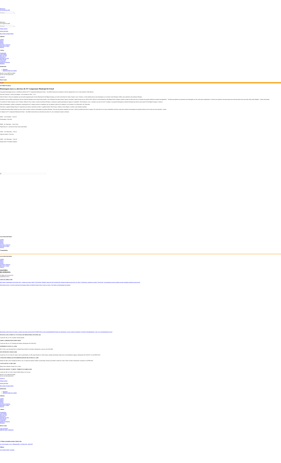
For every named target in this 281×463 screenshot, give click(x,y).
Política (1, 42)
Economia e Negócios (5, 44)
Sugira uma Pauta (4, 31)
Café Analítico (3, 54)
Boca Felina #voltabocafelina (6, 33)
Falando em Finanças (5, 62)
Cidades (2, 39)
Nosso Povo (3, 57)
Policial (1, 40)
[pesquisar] (14, 26)
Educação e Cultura (4, 46)
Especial (2, 47)
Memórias (2, 63)
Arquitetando (3, 53)
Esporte (2, 43)
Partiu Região (3, 59)
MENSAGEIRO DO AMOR (10, 70)
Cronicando (2, 61)
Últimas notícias (3, 28)
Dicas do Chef (3, 55)
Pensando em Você (4, 58)
